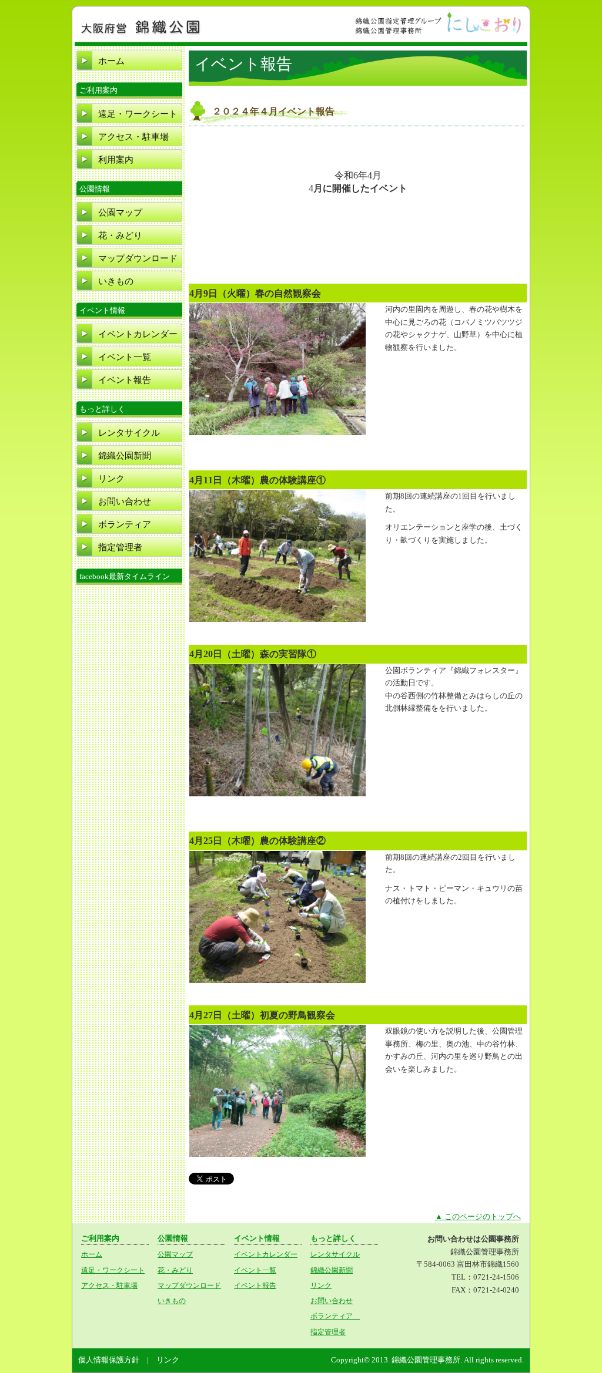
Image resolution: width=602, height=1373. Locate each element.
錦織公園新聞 (124, 455)
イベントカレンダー (138, 334)
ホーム (111, 61)
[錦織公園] (141, 33)
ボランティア (129, 524)
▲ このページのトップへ (478, 1216)
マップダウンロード (138, 258)
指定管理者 (120, 547)
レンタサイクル (129, 433)
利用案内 (115, 159)
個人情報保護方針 (108, 1360)
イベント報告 (124, 380)
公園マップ (120, 212)
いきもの (115, 281)
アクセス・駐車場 (133, 137)
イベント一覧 (124, 357)
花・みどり (120, 235)
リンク (111, 478)
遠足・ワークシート (138, 114)
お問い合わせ (124, 501)
